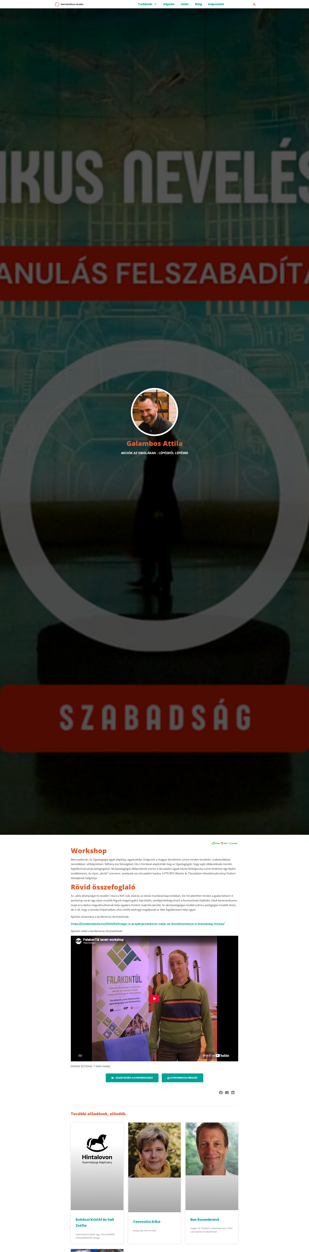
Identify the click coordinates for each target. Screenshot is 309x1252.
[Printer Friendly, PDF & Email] (224, 843)
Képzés (168, 4)
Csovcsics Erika (146, 1221)
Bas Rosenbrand (204, 1219)
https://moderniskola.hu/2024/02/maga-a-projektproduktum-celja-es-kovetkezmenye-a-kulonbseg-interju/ (148, 924)
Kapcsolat (216, 4)
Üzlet (185, 4)
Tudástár (145, 4)
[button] (254, 4)
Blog (198, 4)
